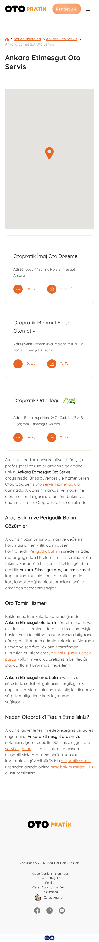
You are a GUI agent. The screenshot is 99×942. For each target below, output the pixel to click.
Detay (30, 289)
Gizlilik (49, 883)
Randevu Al (66, 9)
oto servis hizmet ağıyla (58, 484)
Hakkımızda (49, 892)
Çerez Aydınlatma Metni (49, 887)
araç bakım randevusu (72, 766)
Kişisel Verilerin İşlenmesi (49, 873)
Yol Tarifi (65, 289)
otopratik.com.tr (76, 760)
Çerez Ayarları (53, 897)
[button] (49, 153)
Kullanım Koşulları (49, 878)
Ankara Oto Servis (61, 39)
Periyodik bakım (44, 551)
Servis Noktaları (27, 39)
